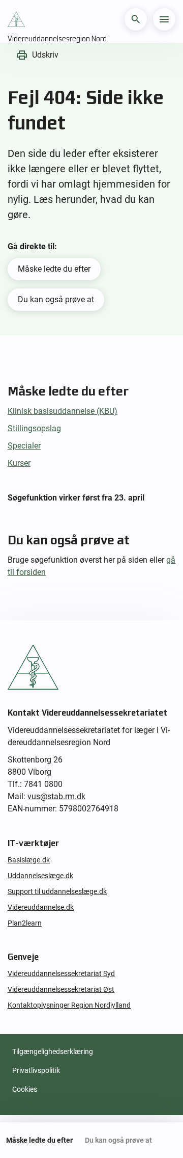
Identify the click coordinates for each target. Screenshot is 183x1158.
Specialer (24, 446)
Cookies (24, 1089)
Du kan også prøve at (56, 299)
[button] (135, 19)
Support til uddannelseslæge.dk (57, 891)
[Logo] (19, 19)
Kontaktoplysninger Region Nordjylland (69, 1005)
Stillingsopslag (34, 428)
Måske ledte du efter (54, 269)
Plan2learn (25, 923)
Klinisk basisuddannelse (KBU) (62, 411)
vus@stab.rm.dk (56, 796)
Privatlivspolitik (36, 1070)
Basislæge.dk (29, 860)
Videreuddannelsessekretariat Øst (61, 989)
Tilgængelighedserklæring (52, 1051)
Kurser (19, 463)
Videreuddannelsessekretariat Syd (61, 973)
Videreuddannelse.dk (41, 907)
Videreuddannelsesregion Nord (57, 39)
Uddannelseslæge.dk (40, 876)
